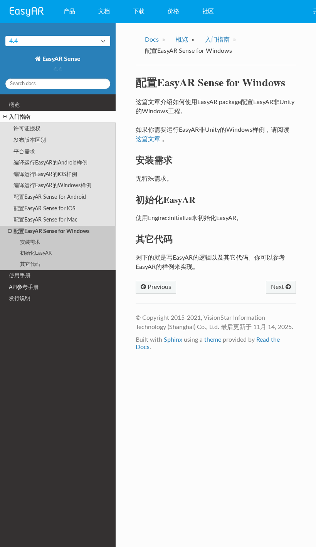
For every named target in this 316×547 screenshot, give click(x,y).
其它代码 (30, 264)
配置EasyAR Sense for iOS (44, 208)
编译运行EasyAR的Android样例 (50, 163)
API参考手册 (24, 287)
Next (278, 287)
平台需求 (24, 151)
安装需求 (30, 242)
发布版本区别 (29, 140)
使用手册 (19, 276)
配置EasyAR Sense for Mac (45, 220)
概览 (14, 105)
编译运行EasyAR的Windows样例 (52, 185)
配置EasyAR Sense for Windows (51, 231)
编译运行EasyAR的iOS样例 (45, 174)
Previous (158, 287)
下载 (139, 11)
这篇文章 (148, 139)
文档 (104, 11)
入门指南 (19, 117)
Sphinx (173, 340)
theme (212, 340)
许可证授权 (26, 128)
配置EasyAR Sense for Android (49, 197)
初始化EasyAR (36, 253)
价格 (173, 11)
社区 (208, 11)
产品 (69, 11)
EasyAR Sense (61, 59)
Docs (152, 40)
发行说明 (19, 298)
